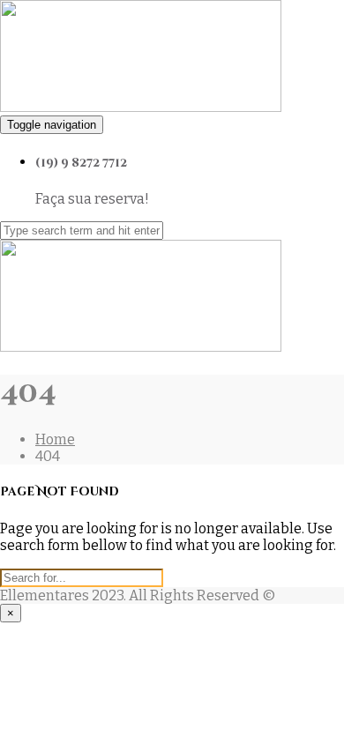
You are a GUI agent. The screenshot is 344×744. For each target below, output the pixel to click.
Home (55, 439)
